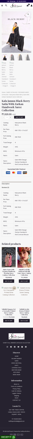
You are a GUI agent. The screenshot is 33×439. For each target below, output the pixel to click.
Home (3, 92)
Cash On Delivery (16, 391)
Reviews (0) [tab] (5, 187)
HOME (16, 356)
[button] (28, 14)
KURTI (16, 365)
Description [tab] (5, 184)
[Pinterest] (14, 347)
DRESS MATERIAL (16, 363)
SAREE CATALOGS (12, 92)
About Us (16, 384)
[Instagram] (7, 347)
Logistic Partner (16, 393)
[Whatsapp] (22, 347)
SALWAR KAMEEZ (16, 358)
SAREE (16, 361)
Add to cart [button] (8, 281)
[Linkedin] (26, 347)
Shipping (16, 395)
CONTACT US (16, 400)
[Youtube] (18, 347)
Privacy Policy (16, 389)
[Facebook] (11, 347)
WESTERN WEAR (16, 370)
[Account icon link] (31, 5)
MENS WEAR (16, 374)
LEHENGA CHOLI (16, 367)
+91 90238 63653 (21, 1)
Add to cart (19, 117)
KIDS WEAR (16, 372)
